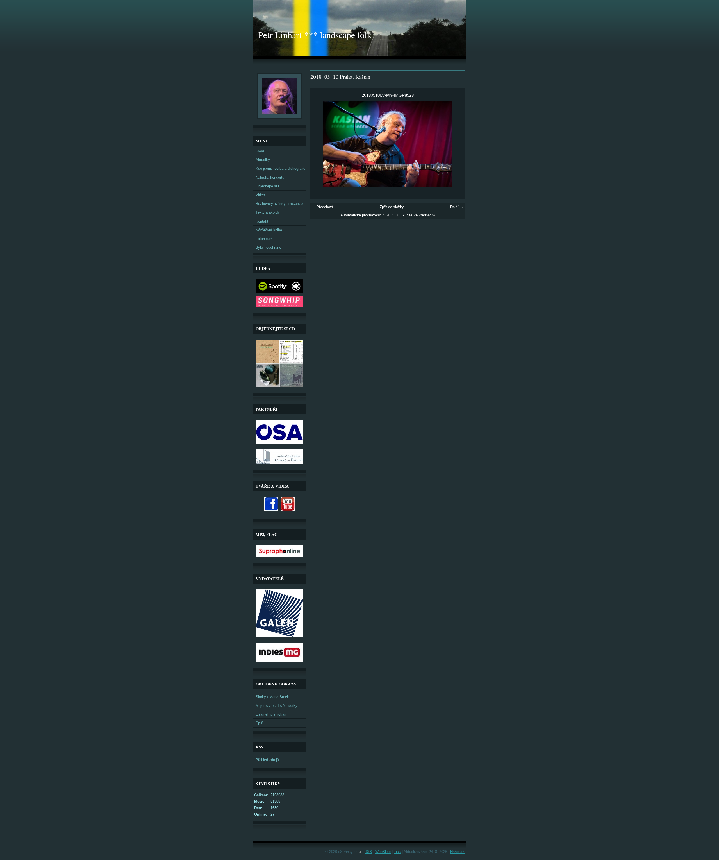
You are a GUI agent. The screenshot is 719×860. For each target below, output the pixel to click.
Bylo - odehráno (268, 247)
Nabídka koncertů (270, 177)
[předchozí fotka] (319, 144)
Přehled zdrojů (267, 760)
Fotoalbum (264, 239)
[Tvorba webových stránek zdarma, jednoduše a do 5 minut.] (361, 852)
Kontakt (262, 221)
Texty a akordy (268, 212)
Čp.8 (259, 723)
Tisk (397, 852)
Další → (456, 207)
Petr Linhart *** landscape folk (315, 35)
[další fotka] (455, 144)
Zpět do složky (392, 207)
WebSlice (383, 852)
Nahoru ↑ (457, 852)
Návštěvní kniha (269, 230)
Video (260, 195)
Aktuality (263, 160)
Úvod (260, 151)
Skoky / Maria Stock (272, 697)
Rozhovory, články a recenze (279, 204)
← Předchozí (322, 207)
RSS (368, 852)
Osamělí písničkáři (271, 714)
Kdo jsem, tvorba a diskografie (280, 168)
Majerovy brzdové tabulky (276, 705)
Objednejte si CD (269, 186)
